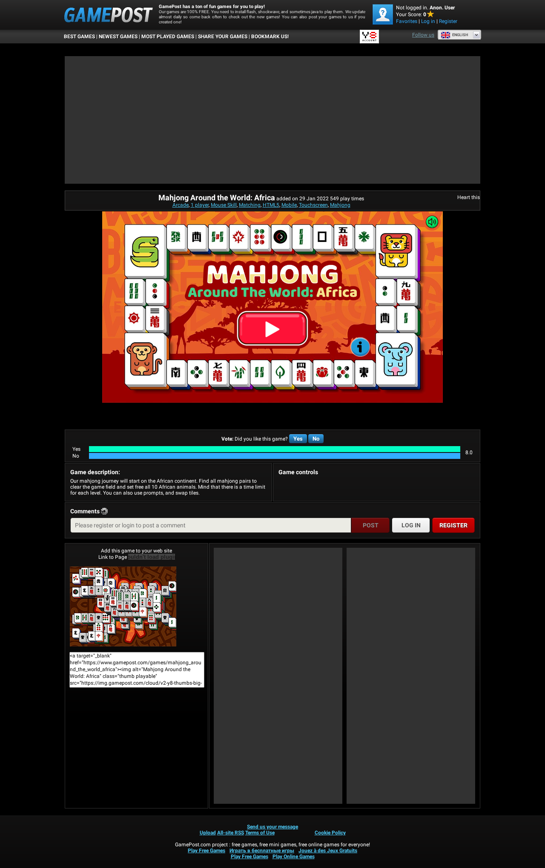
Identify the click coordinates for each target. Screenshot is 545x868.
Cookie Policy (330, 833)
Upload (208, 833)
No (316, 438)
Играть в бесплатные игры (261, 851)
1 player (200, 205)
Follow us (423, 35)
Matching (250, 205)
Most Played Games (167, 37)
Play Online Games (293, 856)
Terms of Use (260, 833)
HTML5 (271, 205)
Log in (428, 21)
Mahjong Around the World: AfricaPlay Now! (136, 606)
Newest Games (118, 37)
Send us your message (272, 827)
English (460, 35)
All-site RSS (230, 833)
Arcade (180, 205)
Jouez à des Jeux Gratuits (327, 851)
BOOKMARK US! (270, 37)
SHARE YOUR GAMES (222, 37)
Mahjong (340, 205)
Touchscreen (313, 205)
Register (448, 21)
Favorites (406, 21)
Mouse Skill (224, 205)
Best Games (79, 37)
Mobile (289, 205)
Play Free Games (206, 851)
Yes (298, 438)
